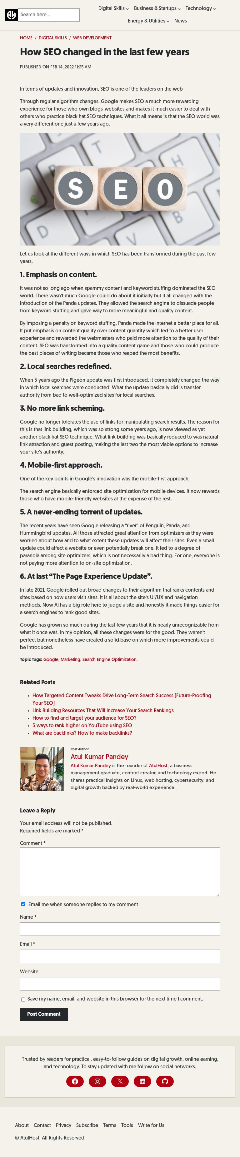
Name (28, 917)
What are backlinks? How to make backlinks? (82, 733)
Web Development (92, 38)
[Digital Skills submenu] (127, 8)
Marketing (70, 660)
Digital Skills (53, 38)
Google (50, 660)
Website (29, 972)
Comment (33, 843)
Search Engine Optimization (109, 660)
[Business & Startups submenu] (179, 8)
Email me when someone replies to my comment (83, 904)
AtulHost (158, 765)
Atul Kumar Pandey (99, 757)
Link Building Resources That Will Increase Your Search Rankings (103, 710)
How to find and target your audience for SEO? (84, 718)
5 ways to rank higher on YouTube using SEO (82, 725)
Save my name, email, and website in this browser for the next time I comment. (115, 999)
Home (26, 38)
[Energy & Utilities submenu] (168, 21)
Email (27, 944)
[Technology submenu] (214, 8)
